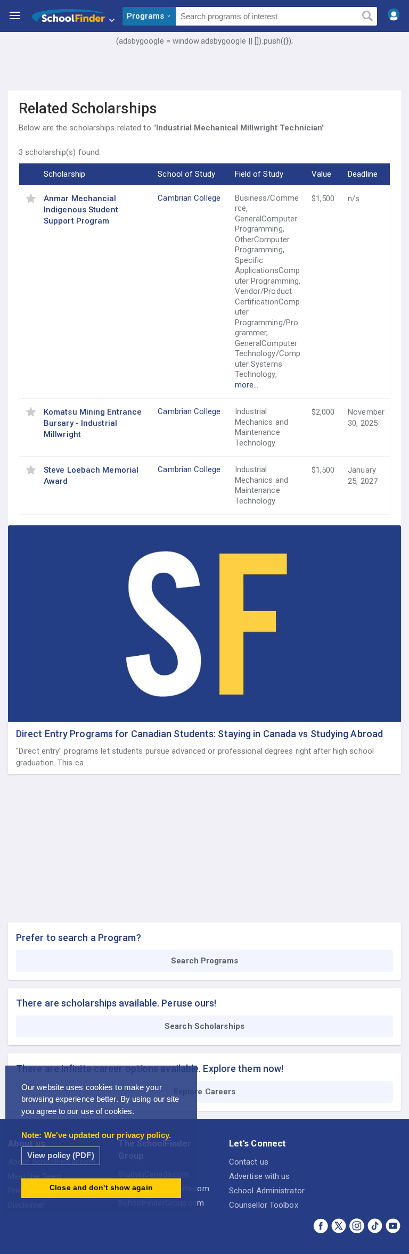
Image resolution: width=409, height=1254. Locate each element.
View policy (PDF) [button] (60, 1155)
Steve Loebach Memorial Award (91, 475)
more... (247, 385)
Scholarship (64, 174)
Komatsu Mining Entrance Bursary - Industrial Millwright (93, 423)
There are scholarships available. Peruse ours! (116, 1003)
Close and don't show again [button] (101, 1188)
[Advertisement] (204, 77)
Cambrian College (189, 198)
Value (322, 174)
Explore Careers (205, 1091)
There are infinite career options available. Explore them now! (149, 1068)
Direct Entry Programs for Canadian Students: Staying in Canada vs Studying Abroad (199, 733)
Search (367, 16)
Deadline (363, 174)
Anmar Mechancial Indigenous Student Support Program (81, 210)
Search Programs (204, 961)
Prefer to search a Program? (78, 937)
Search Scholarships (204, 1026)
